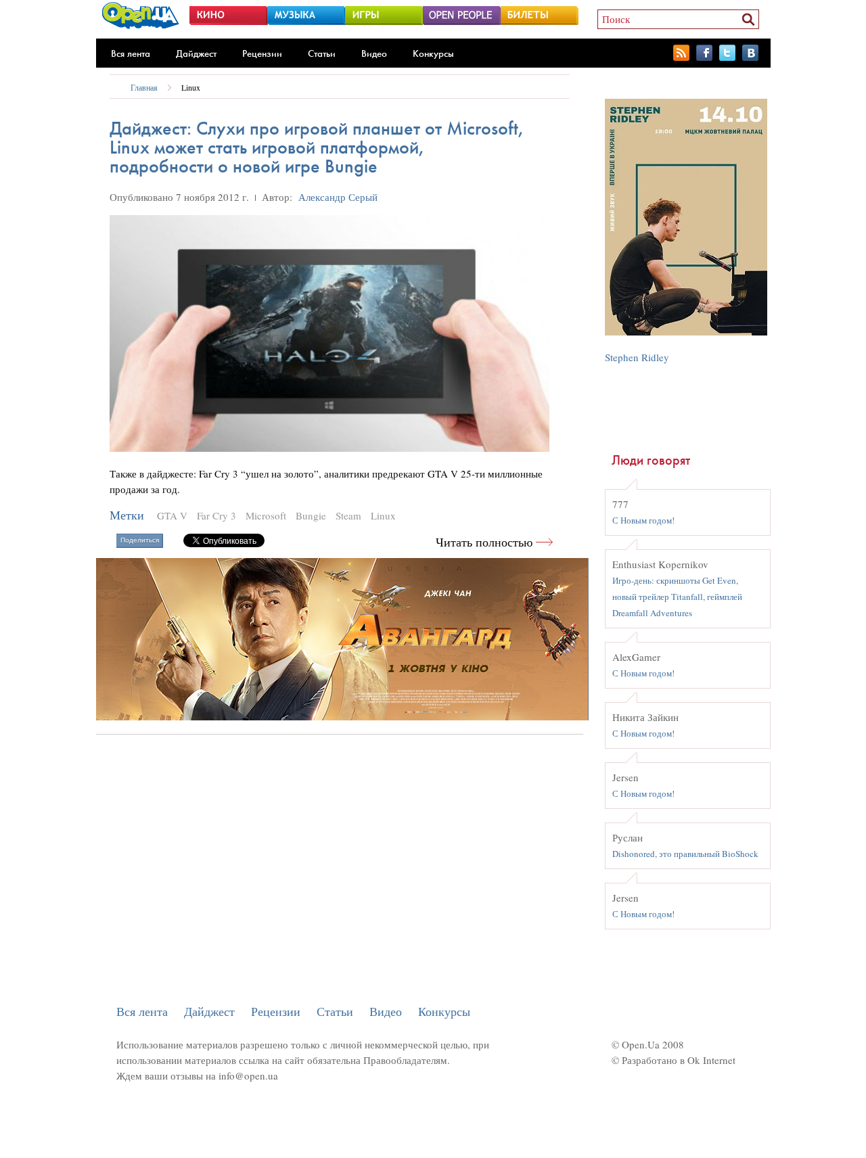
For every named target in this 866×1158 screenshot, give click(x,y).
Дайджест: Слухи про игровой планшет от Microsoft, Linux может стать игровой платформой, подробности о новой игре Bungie (317, 147)
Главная (144, 87)
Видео (374, 53)
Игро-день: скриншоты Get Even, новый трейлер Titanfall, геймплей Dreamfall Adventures (677, 596)
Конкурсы (433, 53)
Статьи (322, 53)
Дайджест (196, 53)
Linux (190, 87)
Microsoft (266, 515)
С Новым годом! (643, 520)
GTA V (172, 515)
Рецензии (262, 53)
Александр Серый (338, 197)
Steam (348, 515)
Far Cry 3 (216, 515)
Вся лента (130, 53)
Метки (127, 515)
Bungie (311, 515)
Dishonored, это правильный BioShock (685, 854)
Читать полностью (484, 542)
